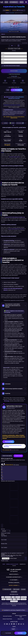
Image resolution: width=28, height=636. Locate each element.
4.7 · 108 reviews (16, 89)
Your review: (4, 547)
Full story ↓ (14, 50)
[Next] (18, 45)
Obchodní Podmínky (7, 616)
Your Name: (4, 536)
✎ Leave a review (18, 455)
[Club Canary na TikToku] (9, 624)
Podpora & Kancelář (13, 582)
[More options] (23, 2)
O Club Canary (13, 580)
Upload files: (12, 555)
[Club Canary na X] (16, 624)
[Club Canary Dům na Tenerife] (2, 2)
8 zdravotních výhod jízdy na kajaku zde (15, 217)
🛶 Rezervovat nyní (8, 441)
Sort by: (3, 529)
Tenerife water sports (14, 156)
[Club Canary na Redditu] (21, 624)
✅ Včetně (12, 123)
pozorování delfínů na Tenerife (16, 228)
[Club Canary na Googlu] (23, 624)
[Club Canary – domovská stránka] (14, 569)
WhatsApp (6, 401)
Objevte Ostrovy (13, 574)
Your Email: (4, 539)
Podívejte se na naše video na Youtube (12, 105)
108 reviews (21, 10)
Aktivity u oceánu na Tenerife (12, 564)
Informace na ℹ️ (20, 123)
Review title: (4, 543)
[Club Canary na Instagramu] (5, 624)
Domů (6, 2)
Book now (14, 71)
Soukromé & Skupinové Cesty (13, 577)
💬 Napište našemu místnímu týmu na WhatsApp (12, 446)
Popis (8, 89)
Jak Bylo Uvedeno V (13, 585)
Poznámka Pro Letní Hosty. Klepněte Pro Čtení (14, 610)
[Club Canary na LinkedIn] (14, 624)
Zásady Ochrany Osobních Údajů (20, 616)
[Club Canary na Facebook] (12, 624)
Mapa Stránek (21, 618)
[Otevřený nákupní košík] (26, 2)
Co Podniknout (13, 2)
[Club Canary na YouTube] (7, 624)
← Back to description (7, 455)
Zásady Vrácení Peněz (7, 618)
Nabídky (22, 2)
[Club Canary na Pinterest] (19, 624)
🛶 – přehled (4, 123)
